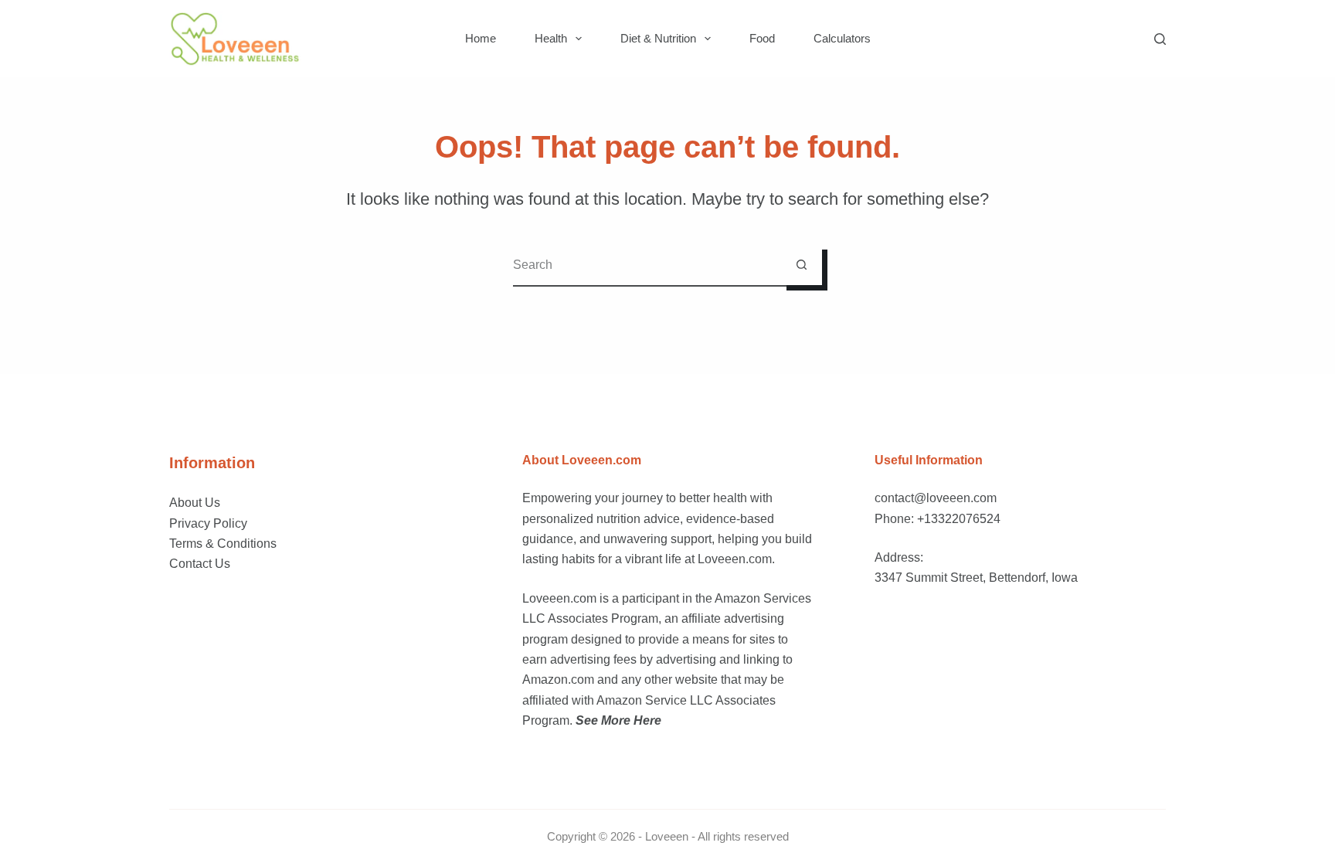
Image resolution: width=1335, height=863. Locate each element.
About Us (194, 502)
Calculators (842, 38)
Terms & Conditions (223, 543)
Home (480, 38)
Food (762, 38)
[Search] (1160, 39)
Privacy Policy (208, 523)
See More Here (618, 720)
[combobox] (647, 264)
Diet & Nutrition (658, 38)
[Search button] (801, 264)
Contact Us (199, 563)
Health (551, 38)
